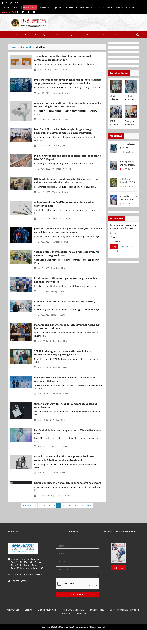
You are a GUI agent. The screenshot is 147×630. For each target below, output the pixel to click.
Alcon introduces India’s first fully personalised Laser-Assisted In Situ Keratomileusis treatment (64, 458)
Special (46, 35)
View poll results (128, 246)
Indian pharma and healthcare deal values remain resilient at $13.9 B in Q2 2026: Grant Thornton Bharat (128, 163)
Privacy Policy (97, 610)
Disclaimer (81, 613)
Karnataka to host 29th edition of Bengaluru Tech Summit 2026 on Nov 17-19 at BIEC (128, 198)
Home (10, 35)
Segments (26, 47)
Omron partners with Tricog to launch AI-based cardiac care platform (65, 405)
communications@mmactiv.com (26, 574)
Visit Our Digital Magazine (19, 610)
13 (82, 505)
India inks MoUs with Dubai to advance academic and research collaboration (65, 379)
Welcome (11, 7)
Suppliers (106, 35)
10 (64, 505)
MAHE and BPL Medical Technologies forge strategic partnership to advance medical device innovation (63, 131)
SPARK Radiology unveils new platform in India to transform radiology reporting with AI (62, 353)
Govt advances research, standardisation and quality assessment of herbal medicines (116, 98)
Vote (114, 246)
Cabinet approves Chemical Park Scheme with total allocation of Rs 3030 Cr (130, 98)
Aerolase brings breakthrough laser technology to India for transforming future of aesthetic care (67, 104)
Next (89, 505)
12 (76, 505)
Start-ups (69, 35)
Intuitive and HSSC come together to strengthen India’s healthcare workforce (65, 280)
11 (70, 505)
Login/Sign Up (8, 12)
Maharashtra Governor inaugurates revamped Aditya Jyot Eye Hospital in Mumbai (67, 326)
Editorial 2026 (29, 7)
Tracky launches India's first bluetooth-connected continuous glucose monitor (62, 58)
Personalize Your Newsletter (111, 7)
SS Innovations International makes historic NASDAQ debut (64, 303)
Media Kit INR (71, 7)
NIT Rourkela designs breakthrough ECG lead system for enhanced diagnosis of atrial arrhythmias (66, 180)
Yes (114, 233)
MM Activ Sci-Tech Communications (73, 627)
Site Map (65, 613)
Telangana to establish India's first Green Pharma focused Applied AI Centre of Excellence (130, 123)
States (116, 35)
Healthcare (57, 35)
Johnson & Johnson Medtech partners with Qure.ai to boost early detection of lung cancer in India (68, 230)
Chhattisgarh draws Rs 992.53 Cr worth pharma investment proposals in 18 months (128, 180)
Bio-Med (79, 35)
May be (116, 241)
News (18, 35)
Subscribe (130, 7)
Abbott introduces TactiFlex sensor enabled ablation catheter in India (64, 204)
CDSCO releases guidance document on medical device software (127, 146)
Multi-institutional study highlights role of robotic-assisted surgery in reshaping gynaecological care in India (68, 81)
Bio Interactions (93, 35)
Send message (77, 594)
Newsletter (44, 7)
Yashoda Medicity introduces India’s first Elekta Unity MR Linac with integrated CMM (67, 253)
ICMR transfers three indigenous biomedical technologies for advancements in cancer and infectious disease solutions (116, 123)
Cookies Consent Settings (123, 610)
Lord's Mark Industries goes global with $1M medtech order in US (68, 432)
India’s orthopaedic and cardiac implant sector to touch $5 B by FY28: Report (67, 157)
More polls (116, 250)
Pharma (27, 35)
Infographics (57, 7)
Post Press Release (88, 7)
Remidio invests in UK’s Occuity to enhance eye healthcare (67, 482)
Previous (27, 505)
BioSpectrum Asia (47, 610)
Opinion (37, 35)
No (113, 237)
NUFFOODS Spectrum (73, 610)
